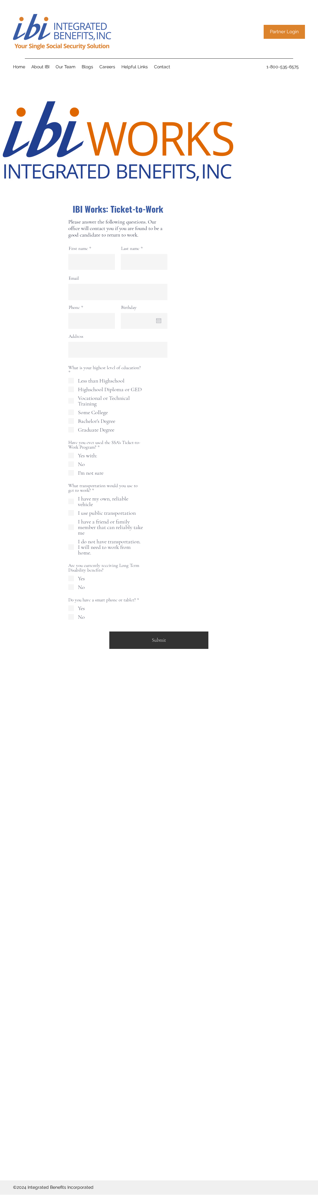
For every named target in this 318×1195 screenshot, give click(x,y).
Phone (74, 307)
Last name (130, 248)
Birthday (129, 307)
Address (76, 336)
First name (78, 248)
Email (74, 278)
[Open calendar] (158, 320)
